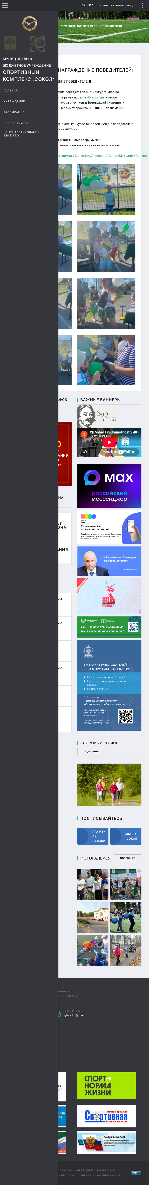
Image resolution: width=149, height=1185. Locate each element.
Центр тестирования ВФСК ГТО (21, 134)
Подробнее (91, 751)
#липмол (65, 156)
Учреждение (14, 101)
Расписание (14, 112)
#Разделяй (95, 97)
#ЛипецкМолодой (119, 156)
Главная (10, 91)
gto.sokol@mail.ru (75, 1015)
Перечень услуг (16, 123)
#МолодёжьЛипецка (89, 156)
